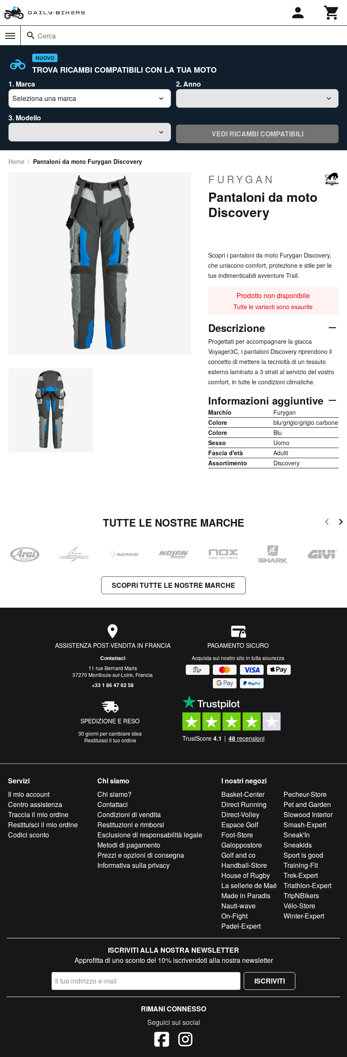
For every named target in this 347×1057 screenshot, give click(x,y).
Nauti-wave (238, 905)
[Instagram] (185, 1040)
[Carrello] (331, 12)
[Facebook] (161, 1040)
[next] (341, 523)
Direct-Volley (240, 814)
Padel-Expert (241, 926)
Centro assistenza (35, 804)
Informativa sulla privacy (133, 865)
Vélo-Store (299, 905)
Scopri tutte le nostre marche (173, 585)
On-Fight (234, 916)
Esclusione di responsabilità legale (149, 835)
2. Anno (188, 84)
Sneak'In (297, 835)
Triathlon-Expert (307, 885)
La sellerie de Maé (249, 885)
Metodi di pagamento (128, 845)
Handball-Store (244, 865)
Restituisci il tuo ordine (110, 740)
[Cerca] (31, 35)
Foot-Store (237, 835)
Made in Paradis (245, 895)
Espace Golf (239, 824)
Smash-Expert (305, 824)
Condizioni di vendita (129, 814)
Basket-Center (242, 794)
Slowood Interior (308, 814)
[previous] (327, 523)
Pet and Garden (307, 804)
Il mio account (29, 794)
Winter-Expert (304, 916)
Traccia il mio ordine (38, 814)
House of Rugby (245, 875)
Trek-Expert (301, 875)
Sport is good (303, 855)
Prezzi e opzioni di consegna (140, 855)
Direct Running (244, 804)
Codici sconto (28, 835)
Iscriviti (269, 981)
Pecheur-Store (305, 794)
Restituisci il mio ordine (43, 824)
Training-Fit (301, 865)
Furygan (241, 179)
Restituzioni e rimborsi (130, 824)
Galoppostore (241, 845)
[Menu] (10, 36)
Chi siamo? (114, 794)
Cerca (47, 36)
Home (16, 161)
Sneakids (298, 845)
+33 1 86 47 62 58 (113, 685)
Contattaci (112, 658)
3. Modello (24, 117)
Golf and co (238, 855)
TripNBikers (301, 895)
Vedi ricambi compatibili (257, 134)
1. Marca (21, 84)
